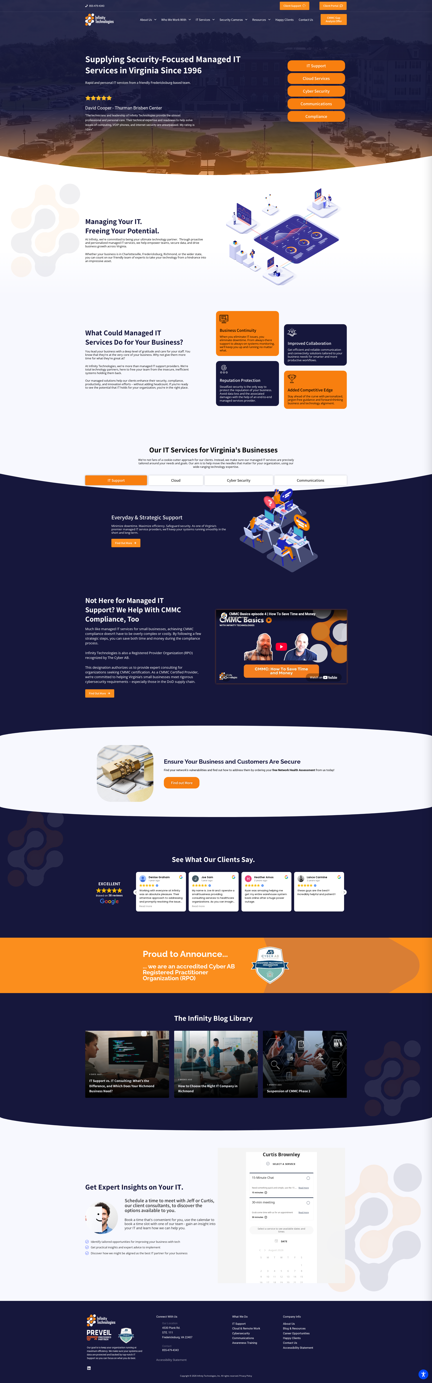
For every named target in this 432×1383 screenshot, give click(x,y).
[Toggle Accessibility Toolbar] (423, 1374)
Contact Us (306, 20)
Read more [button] (145, 906)
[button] (344, 892)
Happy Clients (284, 20)
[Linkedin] (89, 1368)
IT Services (203, 20)
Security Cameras (231, 20)
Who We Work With (173, 20)
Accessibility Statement (171, 1360)
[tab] (116, 480)
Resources (259, 20)
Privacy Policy (245, 1375)
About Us (146, 20)
